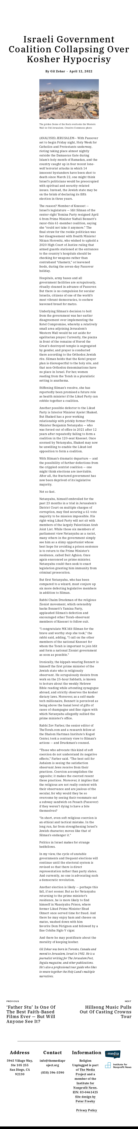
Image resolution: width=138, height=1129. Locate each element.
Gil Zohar (57, 71)
